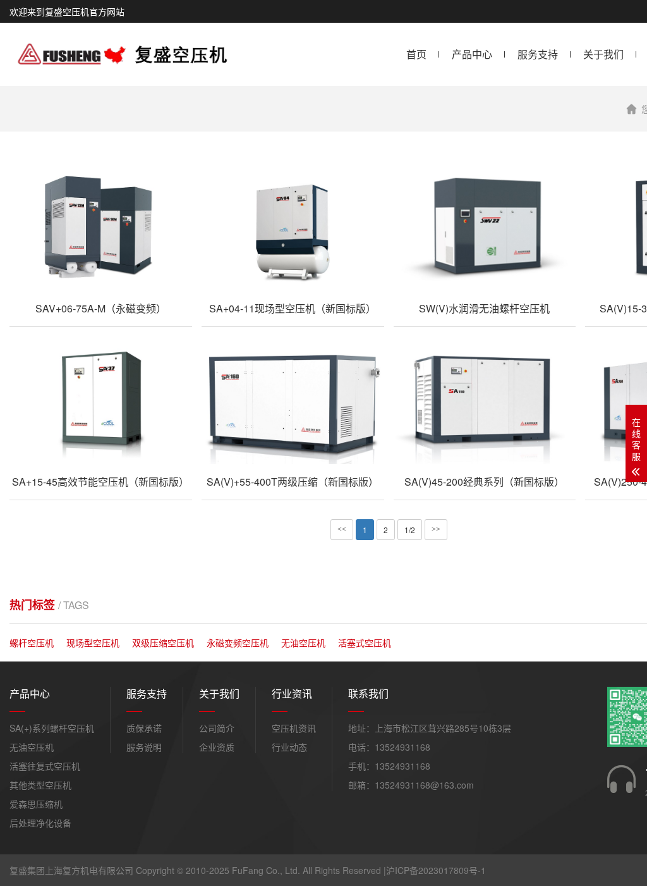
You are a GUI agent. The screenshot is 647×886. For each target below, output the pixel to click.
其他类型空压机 (40, 784)
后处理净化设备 (40, 822)
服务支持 (537, 54)
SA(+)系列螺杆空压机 (51, 728)
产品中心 (472, 54)
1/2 (409, 529)
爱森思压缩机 (36, 803)
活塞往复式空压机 (44, 766)
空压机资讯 (294, 728)
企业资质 (216, 747)
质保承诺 (144, 728)
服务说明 (144, 747)
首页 (416, 54)
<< (341, 529)
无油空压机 (303, 642)
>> (436, 529)
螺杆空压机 (31, 642)
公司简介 (216, 728)
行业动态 (289, 747)
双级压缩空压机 (163, 642)
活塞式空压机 (364, 642)
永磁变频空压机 (238, 642)
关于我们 (603, 54)
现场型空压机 (92, 642)
